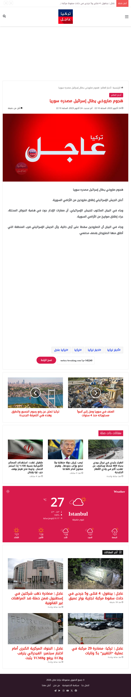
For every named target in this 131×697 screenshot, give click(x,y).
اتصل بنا (85, 685)
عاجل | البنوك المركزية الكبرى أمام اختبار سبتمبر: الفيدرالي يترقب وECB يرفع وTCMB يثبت (37, 653)
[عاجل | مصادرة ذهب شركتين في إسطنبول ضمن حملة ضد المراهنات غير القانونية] (35, 573)
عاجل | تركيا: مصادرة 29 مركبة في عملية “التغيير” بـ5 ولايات (97, 650)
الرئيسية (117, 88)
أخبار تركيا (113, 350)
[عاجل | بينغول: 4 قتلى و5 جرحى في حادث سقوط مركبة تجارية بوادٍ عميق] (95, 573)
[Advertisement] (65, 53)
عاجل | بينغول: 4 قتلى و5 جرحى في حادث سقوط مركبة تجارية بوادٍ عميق (80, 3)
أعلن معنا (46, 685)
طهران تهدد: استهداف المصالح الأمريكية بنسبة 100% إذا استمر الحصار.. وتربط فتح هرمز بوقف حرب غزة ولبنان (25, 467)
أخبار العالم (106, 88)
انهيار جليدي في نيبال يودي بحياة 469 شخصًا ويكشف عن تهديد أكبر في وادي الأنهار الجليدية (108, 467)
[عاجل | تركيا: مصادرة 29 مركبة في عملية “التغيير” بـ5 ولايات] (95, 628)
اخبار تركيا (94, 350)
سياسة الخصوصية (70, 685)
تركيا (77, 350)
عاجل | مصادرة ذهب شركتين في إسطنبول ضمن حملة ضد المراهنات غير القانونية (37, 598)
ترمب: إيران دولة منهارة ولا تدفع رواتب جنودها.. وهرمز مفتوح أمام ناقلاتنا (68, 465)
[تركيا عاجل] (65, 16)
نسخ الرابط (46, 360)
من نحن (56, 685)
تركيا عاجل (60, 350)
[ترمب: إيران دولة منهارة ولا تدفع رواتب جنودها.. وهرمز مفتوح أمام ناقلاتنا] (65, 449)
